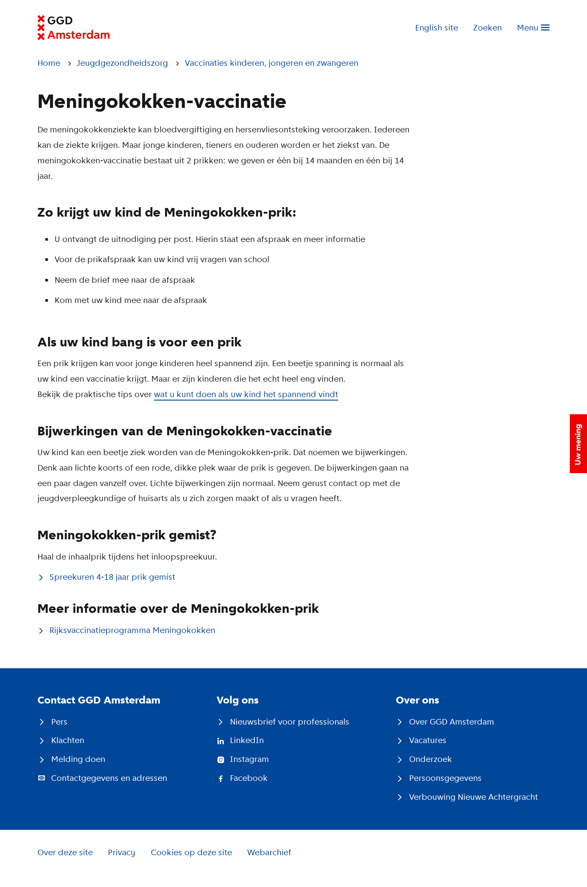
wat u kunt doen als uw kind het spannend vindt (246, 394)
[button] (578, 443)
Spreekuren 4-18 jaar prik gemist (112, 577)
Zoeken (487, 27)
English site (436, 27)
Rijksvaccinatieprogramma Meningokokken (132, 630)
